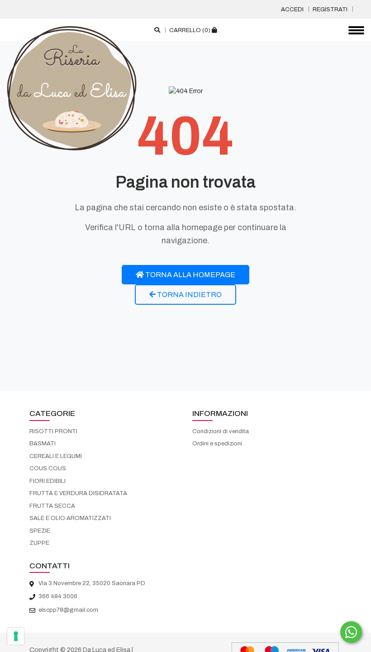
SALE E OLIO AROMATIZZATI (70, 518)
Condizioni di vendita (220, 431)
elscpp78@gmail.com (68, 610)
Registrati (330, 9)
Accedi (292, 9)
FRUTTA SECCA (52, 506)
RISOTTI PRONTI (53, 431)
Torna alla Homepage (189, 275)
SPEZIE (39, 531)
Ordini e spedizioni (217, 443)
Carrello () (190, 30)
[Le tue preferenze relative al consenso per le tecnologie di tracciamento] (15, 636)
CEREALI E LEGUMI (55, 456)
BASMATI (42, 443)
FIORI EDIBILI (47, 481)
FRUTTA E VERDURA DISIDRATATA (78, 493)
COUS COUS (47, 468)
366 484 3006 (57, 596)
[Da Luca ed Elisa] (72, 88)
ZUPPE (39, 543)
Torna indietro (189, 294)
